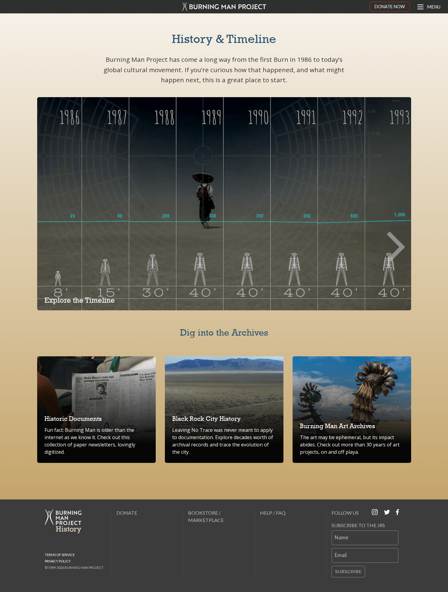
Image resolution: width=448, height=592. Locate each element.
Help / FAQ (273, 513)
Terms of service (60, 555)
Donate (126, 513)
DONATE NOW (390, 6)
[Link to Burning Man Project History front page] (65, 521)
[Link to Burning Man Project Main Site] (224, 6)
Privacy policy (58, 561)
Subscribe (348, 571)
